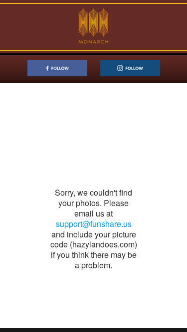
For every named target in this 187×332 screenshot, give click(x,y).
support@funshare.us (94, 223)
